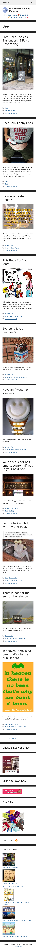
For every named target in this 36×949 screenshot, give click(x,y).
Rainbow (11, 638)
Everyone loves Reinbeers (13, 330)
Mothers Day (19, 316)
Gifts (6, 181)
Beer (14, 110)
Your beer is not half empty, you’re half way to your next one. (18, 465)
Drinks (18, 377)
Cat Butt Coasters (12, 15)
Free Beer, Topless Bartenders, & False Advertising (16, 40)
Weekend (22, 449)
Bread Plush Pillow (26, 15)
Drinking (11, 248)
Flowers (11, 316)
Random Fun (9, 245)
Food (6, 578)
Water (17, 248)
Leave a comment (11, 113)
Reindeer (24, 377)
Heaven (11, 727)
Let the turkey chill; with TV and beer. (16, 524)
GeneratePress (18, 946)
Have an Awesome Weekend (15, 391)
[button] (32, 2)
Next (13, 738)
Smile (17, 449)
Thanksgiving (13, 580)
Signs (6, 108)
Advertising (8, 110)
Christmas (12, 377)
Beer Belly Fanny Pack (18, 123)
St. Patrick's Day (20, 638)
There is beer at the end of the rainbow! (16, 594)
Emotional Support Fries (18, 17)
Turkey (20, 580)
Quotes (7, 724)
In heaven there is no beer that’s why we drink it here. (17, 654)
